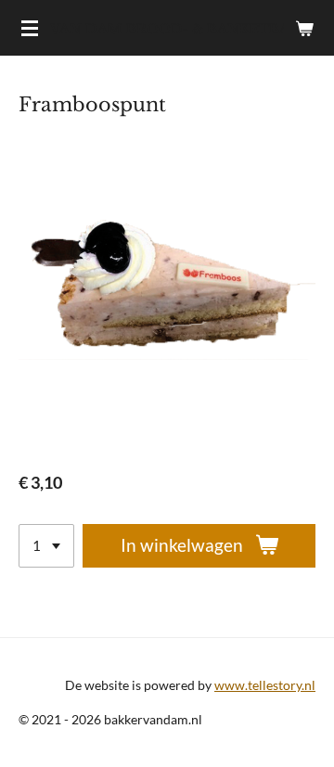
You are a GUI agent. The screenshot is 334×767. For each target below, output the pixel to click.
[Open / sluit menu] (29, 27)
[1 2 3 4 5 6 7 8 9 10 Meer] (46, 546)
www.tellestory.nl (264, 685)
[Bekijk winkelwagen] (304, 27)
